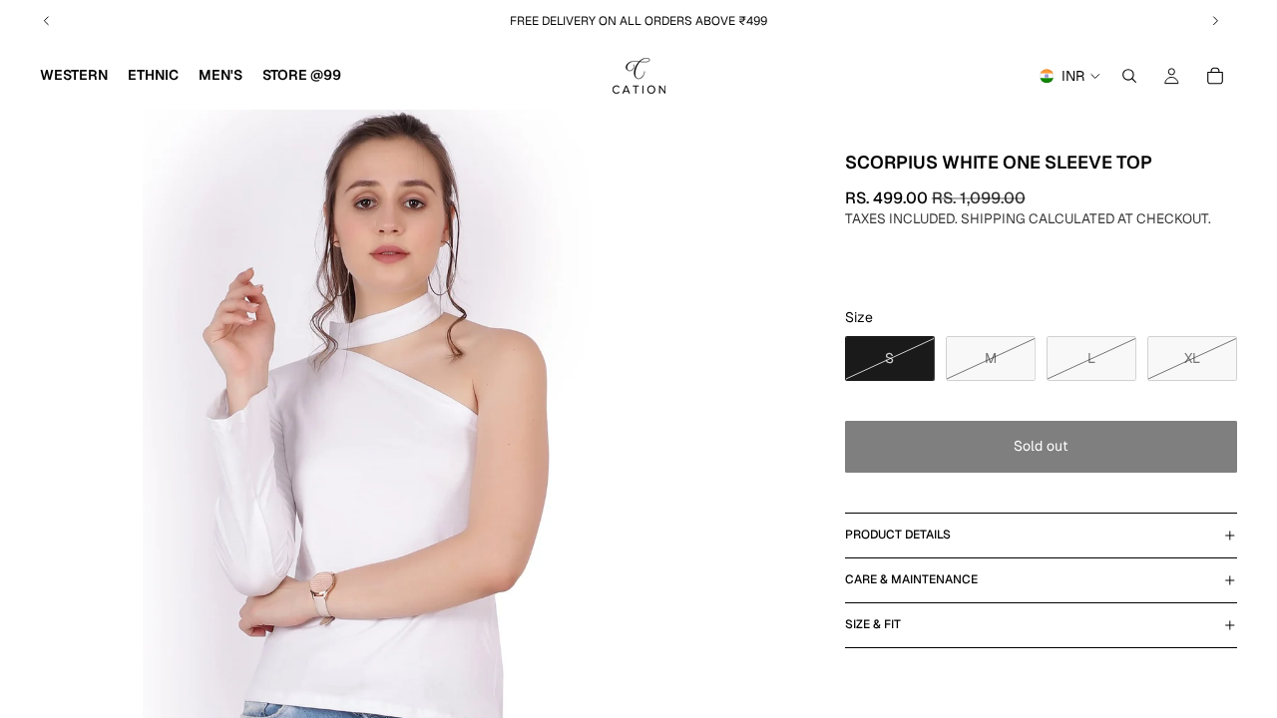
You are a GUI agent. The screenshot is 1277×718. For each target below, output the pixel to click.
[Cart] (1215, 76)
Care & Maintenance (911, 579)
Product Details (898, 534)
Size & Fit (873, 624)
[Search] (1129, 76)
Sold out (1040, 446)
